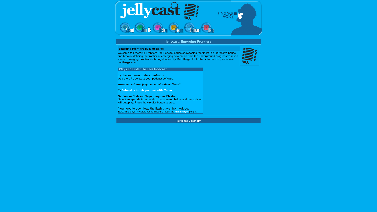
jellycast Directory (189, 120)
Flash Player (182, 111)
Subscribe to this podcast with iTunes (147, 90)
